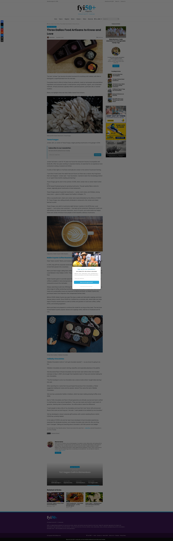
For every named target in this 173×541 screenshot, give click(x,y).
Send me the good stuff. (86, 282)
